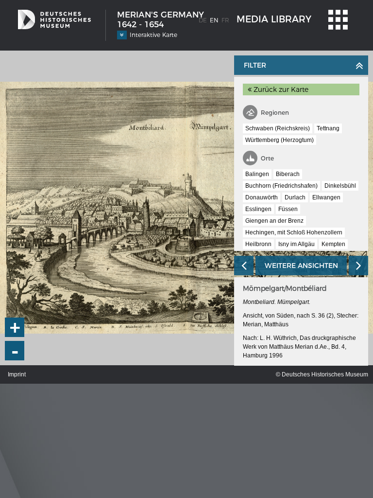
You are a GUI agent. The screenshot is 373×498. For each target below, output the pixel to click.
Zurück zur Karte (280, 89)
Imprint (17, 374)
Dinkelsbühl (340, 185)
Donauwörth (261, 197)
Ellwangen (326, 197)
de (203, 20)
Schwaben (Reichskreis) (277, 128)
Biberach (288, 174)
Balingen (257, 174)
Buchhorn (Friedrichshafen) (281, 185)
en (214, 20)
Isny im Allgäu (296, 244)
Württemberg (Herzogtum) (279, 140)
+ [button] (15, 327)
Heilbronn (258, 244)
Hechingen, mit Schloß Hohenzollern (293, 232)
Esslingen (258, 209)
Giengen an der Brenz (274, 220)
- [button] (15, 350)
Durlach (295, 197)
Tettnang (328, 128)
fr (225, 20)
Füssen (288, 209)
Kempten (333, 244)
